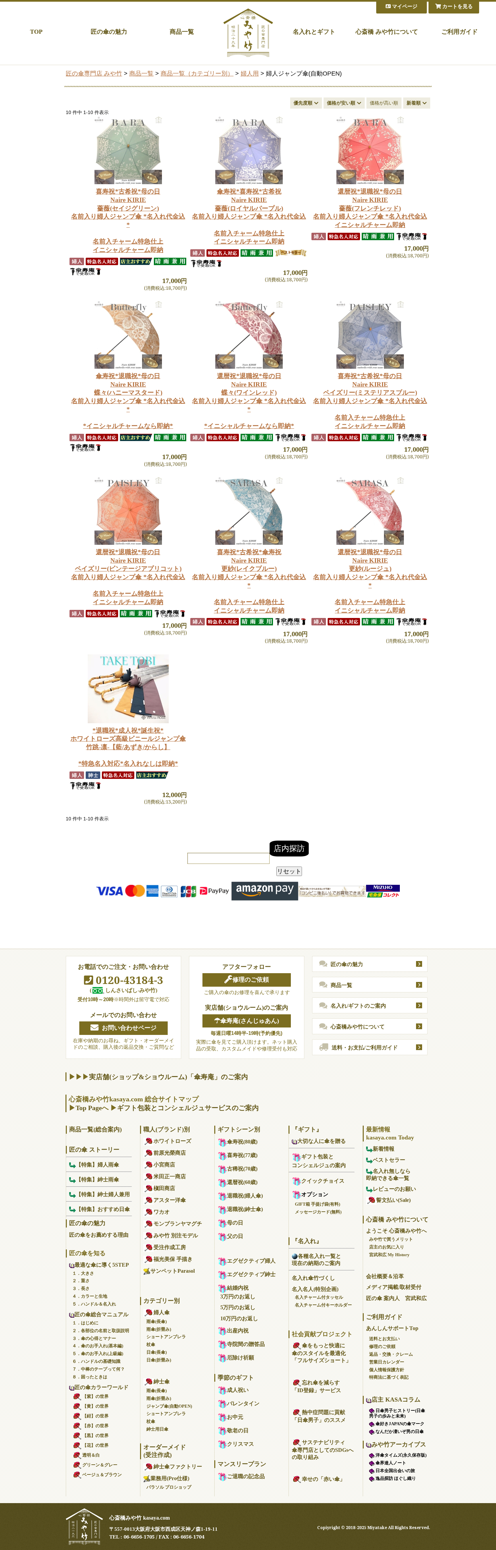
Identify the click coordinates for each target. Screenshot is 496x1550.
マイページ (404, 6)
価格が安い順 (341, 103)
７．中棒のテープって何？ (98, 1369)
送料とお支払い (384, 1338)
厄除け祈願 (240, 1357)
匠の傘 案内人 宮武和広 (396, 1298)
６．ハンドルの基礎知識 (96, 1361)
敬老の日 (238, 1430)
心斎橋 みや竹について (387, 31)
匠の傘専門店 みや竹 (94, 73)
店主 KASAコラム (395, 1399)
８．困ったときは (89, 1376)
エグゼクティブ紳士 (251, 1274)
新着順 (414, 103)
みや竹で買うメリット (391, 1239)
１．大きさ (83, 1273)
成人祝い (238, 1390)
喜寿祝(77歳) (242, 1155)
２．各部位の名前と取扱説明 (100, 1330)
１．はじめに (85, 1322)
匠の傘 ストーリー (94, 1149)
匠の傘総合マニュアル (102, 1314)
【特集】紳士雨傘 (97, 1179)
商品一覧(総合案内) (95, 1129)
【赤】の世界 (95, 1425)
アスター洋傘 (170, 1200)
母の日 (235, 1222)
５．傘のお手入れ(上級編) (97, 1353)
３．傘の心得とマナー (94, 1338)
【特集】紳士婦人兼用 (103, 1194)
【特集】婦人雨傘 (97, 1164)
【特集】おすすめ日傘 (103, 1209)
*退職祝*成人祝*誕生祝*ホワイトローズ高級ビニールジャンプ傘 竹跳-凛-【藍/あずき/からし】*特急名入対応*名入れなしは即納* (128, 747)
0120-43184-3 (128, 980)
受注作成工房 (170, 1247)
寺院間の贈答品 (246, 1344)
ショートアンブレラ (166, 1336)
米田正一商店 (170, 1176)
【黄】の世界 (95, 1406)
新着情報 (383, 1149)
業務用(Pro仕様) (169, 1478)
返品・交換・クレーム (391, 1354)
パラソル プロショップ (168, 1487)
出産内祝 (238, 1330)
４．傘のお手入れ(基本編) (97, 1345)
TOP (36, 31)
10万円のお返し (239, 1318)
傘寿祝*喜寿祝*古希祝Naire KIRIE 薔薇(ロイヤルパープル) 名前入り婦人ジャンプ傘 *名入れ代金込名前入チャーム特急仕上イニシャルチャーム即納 (249, 216)
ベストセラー (389, 1160)
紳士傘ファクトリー (178, 1466)
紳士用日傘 (157, 1429)
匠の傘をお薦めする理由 (99, 1235)
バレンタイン (243, 1403)
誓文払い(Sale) (393, 1200)
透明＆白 (91, 1455)
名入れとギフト (314, 31)
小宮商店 (164, 1164)
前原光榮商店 (170, 1153)
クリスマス (240, 1444)
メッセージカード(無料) (318, 1211)
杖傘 (150, 1344)
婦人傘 (162, 1312)
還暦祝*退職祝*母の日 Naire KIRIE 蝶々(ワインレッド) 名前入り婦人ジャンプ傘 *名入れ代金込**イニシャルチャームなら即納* (249, 400)
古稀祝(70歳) (242, 1169)
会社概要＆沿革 (385, 1276)
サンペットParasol (172, 1271)
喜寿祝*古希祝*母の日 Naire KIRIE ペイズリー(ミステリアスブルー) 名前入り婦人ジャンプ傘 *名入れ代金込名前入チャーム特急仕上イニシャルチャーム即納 (370, 400)
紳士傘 (162, 1381)
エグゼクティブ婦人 (251, 1261)
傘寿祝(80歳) (242, 1142)
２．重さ (81, 1280)
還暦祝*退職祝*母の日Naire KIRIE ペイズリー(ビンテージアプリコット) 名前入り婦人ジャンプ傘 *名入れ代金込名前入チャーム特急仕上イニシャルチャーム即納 (128, 576)
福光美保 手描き (173, 1259)
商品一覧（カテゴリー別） (197, 73)
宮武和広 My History (389, 1254)
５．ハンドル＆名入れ (94, 1303)
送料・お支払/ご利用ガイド (365, 1047)
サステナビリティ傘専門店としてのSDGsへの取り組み (323, 1449)
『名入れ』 (307, 1241)
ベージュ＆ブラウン (102, 1474)
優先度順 (303, 103)
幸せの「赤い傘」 (323, 1479)
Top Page (89, 1107)
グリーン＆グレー (99, 1464)
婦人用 (250, 73)
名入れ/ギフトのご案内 (358, 1006)
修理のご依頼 (250, 979)
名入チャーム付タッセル (319, 1297)
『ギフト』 (307, 1129)
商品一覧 (182, 31)
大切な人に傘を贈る (321, 1141)
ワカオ (162, 1212)
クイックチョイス (323, 1181)
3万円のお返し (237, 1296)
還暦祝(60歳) (242, 1182)
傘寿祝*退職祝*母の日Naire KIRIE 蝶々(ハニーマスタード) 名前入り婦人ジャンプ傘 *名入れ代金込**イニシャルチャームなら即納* (128, 400)
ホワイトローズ (172, 1141)
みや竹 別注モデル (176, 1235)
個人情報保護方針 (386, 1369)
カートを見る (457, 6)
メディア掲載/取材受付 (393, 1287)
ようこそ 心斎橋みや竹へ (396, 1231)
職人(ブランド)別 (166, 1129)
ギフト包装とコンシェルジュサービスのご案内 (188, 1107)
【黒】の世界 (95, 1435)
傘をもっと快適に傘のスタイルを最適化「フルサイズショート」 (321, 1353)
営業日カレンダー (386, 1361)
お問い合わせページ (129, 1027)
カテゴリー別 (161, 1300)
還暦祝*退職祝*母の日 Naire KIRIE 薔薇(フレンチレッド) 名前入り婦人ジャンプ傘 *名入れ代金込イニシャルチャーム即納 (370, 208)
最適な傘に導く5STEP (102, 1265)
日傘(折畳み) (158, 1359)
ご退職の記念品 (246, 1476)
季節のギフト (236, 1377)
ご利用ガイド (459, 31)
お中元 (235, 1417)
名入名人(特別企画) (315, 1289)
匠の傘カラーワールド (102, 1387)
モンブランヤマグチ (178, 1224)
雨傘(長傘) (156, 1321)
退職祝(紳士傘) (245, 1209)
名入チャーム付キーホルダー (323, 1304)
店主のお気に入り (386, 1246)
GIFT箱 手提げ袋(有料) (317, 1204)
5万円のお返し (237, 1307)
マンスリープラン (242, 1464)
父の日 (235, 1236)
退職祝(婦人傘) (245, 1196)
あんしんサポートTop (392, 1328)
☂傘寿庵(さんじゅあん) (246, 1020)
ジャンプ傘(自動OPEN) (169, 1406)
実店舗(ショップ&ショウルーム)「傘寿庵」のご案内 (168, 1076)
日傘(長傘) (156, 1352)
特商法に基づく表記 (389, 1377)
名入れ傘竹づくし (313, 1278)
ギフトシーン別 (239, 1129)
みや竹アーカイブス (398, 1444)
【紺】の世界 (95, 1415)
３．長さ (81, 1288)
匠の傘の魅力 (109, 31)
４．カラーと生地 (89, 1296)
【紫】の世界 (95, 1396)
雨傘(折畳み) (158, 1329)
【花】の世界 (95, 1445)
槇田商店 (164, 1188)
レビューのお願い (394, 1189)
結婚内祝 (238, 1288)
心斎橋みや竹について (358, 1027)
